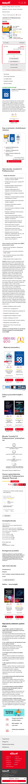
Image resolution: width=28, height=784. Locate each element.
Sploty (16, 764)
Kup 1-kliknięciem (14, 61)
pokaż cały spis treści (9, 579)
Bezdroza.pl (8, 760)
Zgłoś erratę (8, 542)
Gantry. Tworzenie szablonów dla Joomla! (9, 372)
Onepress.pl (8, 756)
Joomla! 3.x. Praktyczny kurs (18, 89)
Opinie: (15, 34)
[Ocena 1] (13, 32)
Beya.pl (16, 762)
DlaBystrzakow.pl (18, 758)
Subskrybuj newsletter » (18, 730)
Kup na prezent (14, 58)
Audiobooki (4, 9)
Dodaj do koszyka (14, 52)
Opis (6, 74)
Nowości (15, 9)
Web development (6, 545)
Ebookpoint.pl (17, 760)
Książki (8, 6)
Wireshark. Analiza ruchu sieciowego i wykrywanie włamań (19, 609)
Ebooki (12, 6)
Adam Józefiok (9, 425)
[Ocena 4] (17, 32)
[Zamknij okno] (25, 779)
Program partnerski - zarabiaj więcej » (18, 719)
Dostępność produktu (8, 81)
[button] (23, 358)
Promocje (10, 9)
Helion (20, 29)
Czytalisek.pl (8, 764)
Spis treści (8, 83)
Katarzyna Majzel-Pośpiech (20, 425)
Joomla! (12, 545)
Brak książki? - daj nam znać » (17, 724)
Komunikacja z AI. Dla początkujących (19, 421)
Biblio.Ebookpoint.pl (10, 766)
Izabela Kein (9, 612)
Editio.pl (7, 758)
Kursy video (17, 6)
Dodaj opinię (15, 481)
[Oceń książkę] (17, 32)
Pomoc (18, 470)
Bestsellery (19, 9)
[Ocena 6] (20, 32)
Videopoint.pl (8, 762)
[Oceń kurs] (6, 481)
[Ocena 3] (16, 32)
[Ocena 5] (19, 32)
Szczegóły (8, 78)
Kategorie (4, 6)
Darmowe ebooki (6, 11)
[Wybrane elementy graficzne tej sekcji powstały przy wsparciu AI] (24, 390)
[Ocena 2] (14, 32)
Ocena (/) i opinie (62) (9, 76)
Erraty (3, 542)
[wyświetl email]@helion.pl (9, 775)
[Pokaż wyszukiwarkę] (20, 3)
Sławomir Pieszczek (16, 27)
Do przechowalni (14, 67)
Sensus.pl (17, 756)
